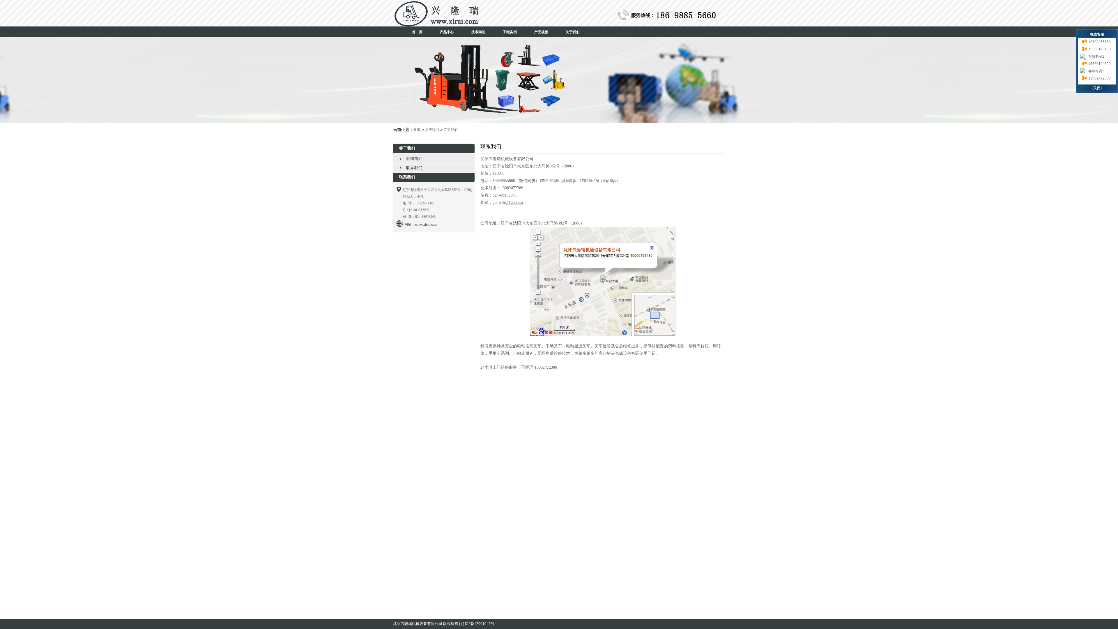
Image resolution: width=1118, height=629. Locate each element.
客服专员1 (1096, 56)
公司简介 (410, 158)
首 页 (417, 32)
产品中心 (447, 32)
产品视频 (541, 32)
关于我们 (573, 32)
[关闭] (1097, 88)
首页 (416, 130)
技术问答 (478, 32)
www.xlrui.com (426, 224)
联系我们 (451, 130)
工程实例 (510, 32)
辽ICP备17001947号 (477, 623)
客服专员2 (1096, 71)
